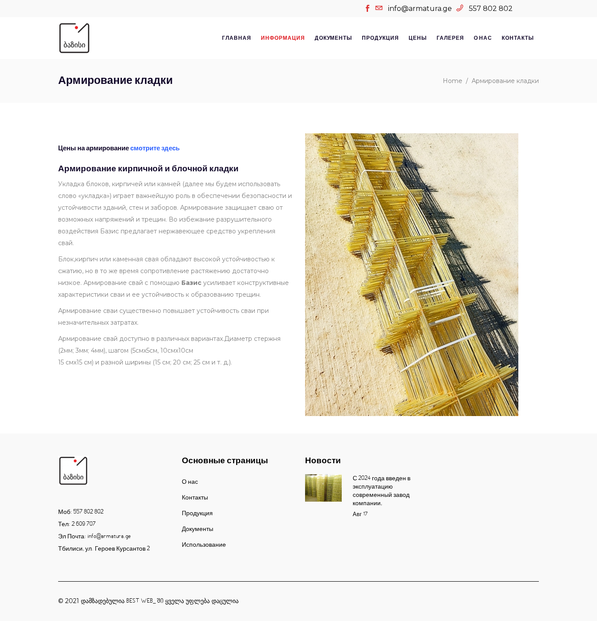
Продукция (197, 513)
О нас (190, 482)
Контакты (195, 498)
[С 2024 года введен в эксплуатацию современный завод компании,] (323, 488)
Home (452, 81)
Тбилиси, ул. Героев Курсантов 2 (104, 549)
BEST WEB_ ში (144, 601)
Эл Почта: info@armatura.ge (94, 537)
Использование (204, 545)
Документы (197, 529)
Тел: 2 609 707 (77, 524)
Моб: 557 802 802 (81, 512)
